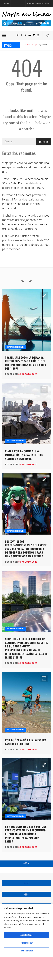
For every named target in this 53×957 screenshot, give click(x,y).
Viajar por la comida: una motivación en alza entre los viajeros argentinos (24, 454)
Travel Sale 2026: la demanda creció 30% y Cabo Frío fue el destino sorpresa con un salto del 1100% (25, 183)
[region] (26, 930)
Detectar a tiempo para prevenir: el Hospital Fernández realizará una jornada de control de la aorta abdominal (24, 201)
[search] (48, 35)
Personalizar (27, 943)
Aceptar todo (26, 935)
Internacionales (16, 347)
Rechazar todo (26, 951)
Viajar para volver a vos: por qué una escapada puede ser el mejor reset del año (26, 167)
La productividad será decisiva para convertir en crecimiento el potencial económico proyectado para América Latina (26, 834)
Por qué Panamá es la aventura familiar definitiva (26, 742)
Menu (6, 3)
